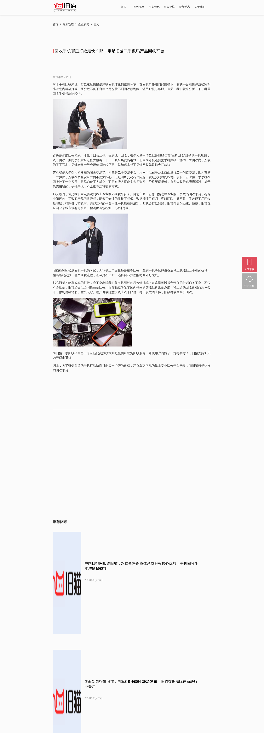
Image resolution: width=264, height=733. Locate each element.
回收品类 (139, 6)
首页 (123, 6)
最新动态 (184, 6)
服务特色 (154, 6)
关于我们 (199, 6)
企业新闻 (83, 24)
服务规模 (169, 6)
